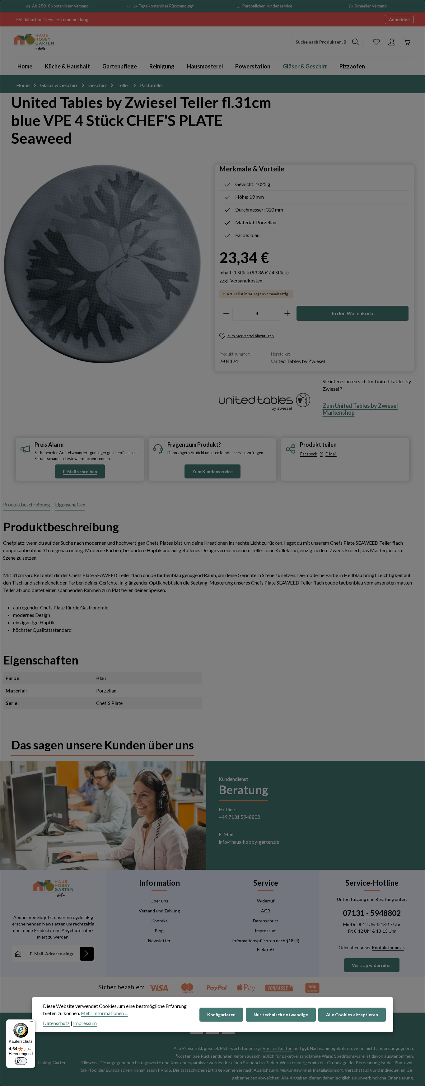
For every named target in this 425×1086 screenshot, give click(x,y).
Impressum (266, 930)
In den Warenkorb (352, 313)
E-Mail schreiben (80, 471)
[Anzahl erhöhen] (287, 313)
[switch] (21, 1061)
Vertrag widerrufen (372, 965)
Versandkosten (277, 1048)
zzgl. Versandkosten (240, 280)
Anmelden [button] (399, 19)
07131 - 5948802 (372, 912)
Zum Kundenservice (212, 471)
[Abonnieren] (87, 954)
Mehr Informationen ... (104, 1013)
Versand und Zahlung (159, 910)
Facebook (308, 453)
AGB (265, 910)
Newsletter (159, 940)
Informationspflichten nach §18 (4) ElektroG (265, 945)
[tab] (26, 504)
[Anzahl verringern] (226, 313)
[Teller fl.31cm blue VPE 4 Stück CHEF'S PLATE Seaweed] (102, 264)
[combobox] (320, 42)
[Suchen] (355, 42)
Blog (159, 930)
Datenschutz (265, 920)
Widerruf (265, 900)
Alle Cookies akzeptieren (352, 1014)
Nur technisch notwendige (281, 1014)
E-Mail (331, 453)
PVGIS (164, 1070)
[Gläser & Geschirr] (305, 66)
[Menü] (31, 1023)
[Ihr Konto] (392, 42)
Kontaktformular (388, 947)
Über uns (159, 900)
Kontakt (159, 920)
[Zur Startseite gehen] (34, 42)
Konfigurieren (221, 1014)
